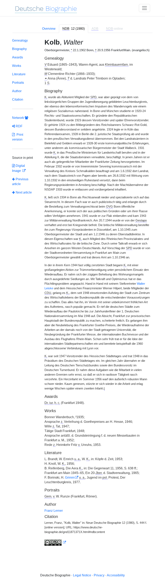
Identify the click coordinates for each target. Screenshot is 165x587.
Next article (23, 192)
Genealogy (20, 40)
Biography (19, 49)
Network (18, 117)
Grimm (69, 477)
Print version (17, 137)
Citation (17, 99)
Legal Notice (82, 575)
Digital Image (18, 168)
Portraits (18, 82)
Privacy (99, 575)
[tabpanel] (82, 293)
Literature (19, 74)
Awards (17, 57)
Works (16, 65)
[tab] (73, 28)
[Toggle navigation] (144, 8)
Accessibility (116, 575)
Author (17, 91)
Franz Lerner (53, 510)
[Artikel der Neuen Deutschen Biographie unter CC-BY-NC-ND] (55, 542)
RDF (19, 126)
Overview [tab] (49, 28)
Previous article (20, 181)
